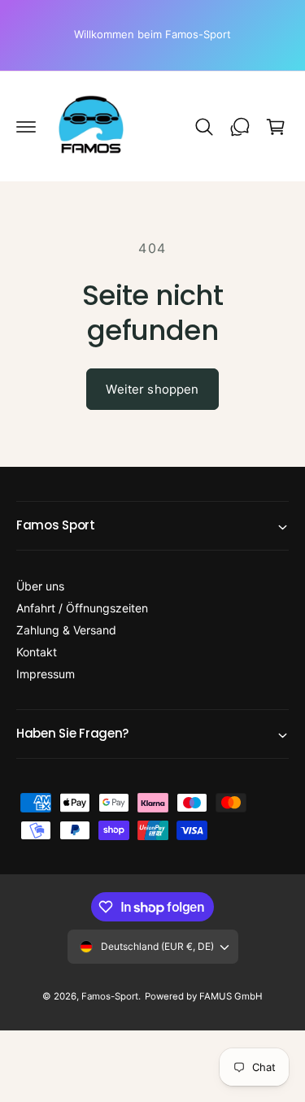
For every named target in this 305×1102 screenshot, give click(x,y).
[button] (26, 127)
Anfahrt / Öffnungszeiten (82, 608)
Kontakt (36, 652)
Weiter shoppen (152, 389)
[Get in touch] (240, 127)
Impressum (45, 674)
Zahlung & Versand (66, 630)
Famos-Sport (109, 996)
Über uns (40, 586)
